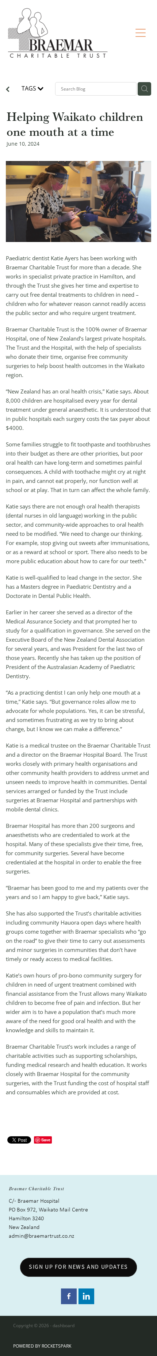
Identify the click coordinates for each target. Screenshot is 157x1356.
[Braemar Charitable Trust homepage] (70, 33)
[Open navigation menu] (140, 33)
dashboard (63, 1325)
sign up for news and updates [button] (78, 1267)
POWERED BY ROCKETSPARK (42, 1346)
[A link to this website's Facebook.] (69, 1296)
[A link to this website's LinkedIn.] (86, 1296)
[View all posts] (7, 89)
